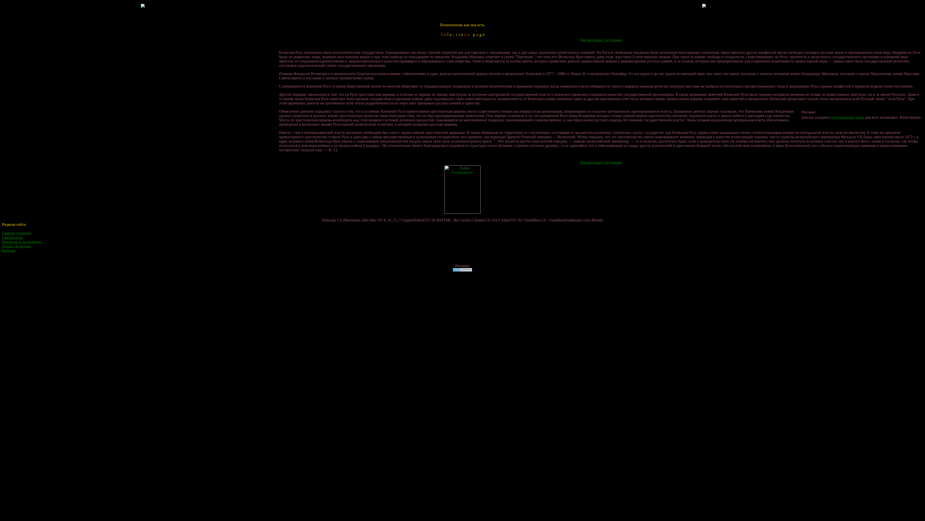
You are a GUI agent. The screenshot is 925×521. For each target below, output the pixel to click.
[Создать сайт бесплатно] (462, 270)
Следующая (611, 40)
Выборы (9, 250)
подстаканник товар (847, 117)
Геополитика (12, 237)
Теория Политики (16, 246)
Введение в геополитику (22, 242)
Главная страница (16, 233)
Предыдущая (590, 40)
